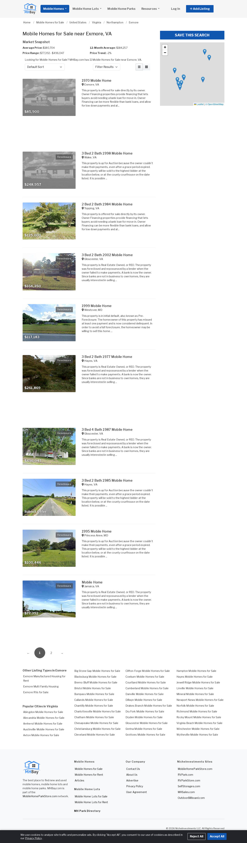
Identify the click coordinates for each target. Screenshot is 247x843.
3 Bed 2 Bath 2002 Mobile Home (107, 255)
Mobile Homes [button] (53, 9)
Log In (175, 9)
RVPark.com (185, 774)
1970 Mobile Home (96, 80)
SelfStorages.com (189, 786)
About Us (131, 774)
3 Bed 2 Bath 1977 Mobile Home (107, 357)
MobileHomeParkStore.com (40, 796)
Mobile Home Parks (121, 9)
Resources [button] (149, 9)
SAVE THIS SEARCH (192, 35)
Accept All (217, 836)
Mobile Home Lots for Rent (91, 802)
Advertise (132, 780)
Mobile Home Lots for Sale (91, 796)
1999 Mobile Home (97, 306)
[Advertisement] (89, 634)
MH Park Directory (87, 810)
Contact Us (133, 768)
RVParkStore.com (189, 780)
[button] (203, 9)
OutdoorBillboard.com (191, 797)
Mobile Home (92, 582)
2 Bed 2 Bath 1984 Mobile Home (107, 204)
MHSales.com (186, 792)
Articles (79, 780)
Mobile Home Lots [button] (86, 9)
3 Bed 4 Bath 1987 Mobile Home (107, 429)
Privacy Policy (134, 786)
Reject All (196, 836)
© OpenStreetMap (214, 104)
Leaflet (200, 104)
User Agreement (136, 792)
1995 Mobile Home (97, 531)
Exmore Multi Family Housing (41, 686)
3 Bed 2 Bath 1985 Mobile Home (107, 480)
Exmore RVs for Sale (35, 692)
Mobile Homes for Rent (89, 774)
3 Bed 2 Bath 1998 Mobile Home (107, 153)
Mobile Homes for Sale (89, 768)
